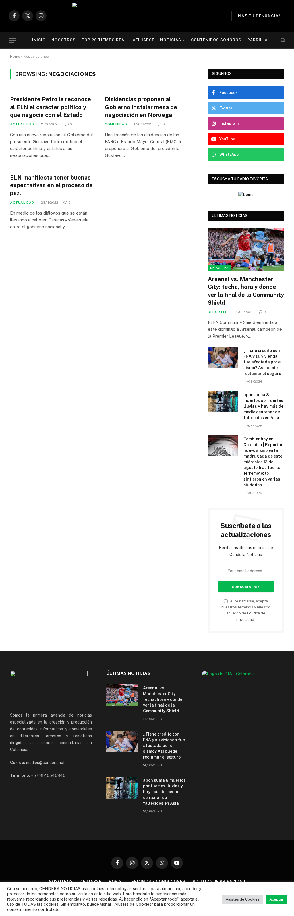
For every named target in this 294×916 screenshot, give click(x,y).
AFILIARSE (143, 40)
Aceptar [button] (276, 899)
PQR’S (115, 881)
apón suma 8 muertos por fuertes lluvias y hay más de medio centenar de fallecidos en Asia (263, 406)
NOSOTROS (63, 40)
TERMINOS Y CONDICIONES (157, 881)
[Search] (282, 40)
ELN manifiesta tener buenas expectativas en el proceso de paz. (51, 185)
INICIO (39, 40)
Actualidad (22, 124)
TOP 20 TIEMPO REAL (104, 40)
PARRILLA (257, 40)
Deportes (219, 267)
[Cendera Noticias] (147, 16)
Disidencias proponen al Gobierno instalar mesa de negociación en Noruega (141, 107)
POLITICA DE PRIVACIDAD (219, 881)
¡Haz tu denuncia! (258, 16)
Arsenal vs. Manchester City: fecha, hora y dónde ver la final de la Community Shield (246, 291)
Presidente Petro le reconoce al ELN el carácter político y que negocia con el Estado (50, 107)
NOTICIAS (170, 40)
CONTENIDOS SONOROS (216, 40)
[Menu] (12, 40)
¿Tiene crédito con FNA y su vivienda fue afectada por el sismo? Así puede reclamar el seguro (262, 362)
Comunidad (116, 124)
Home (15, 57)
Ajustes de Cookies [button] (243, 899)
